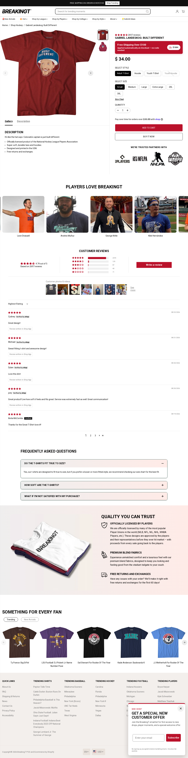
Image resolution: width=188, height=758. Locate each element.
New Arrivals (30, 619)
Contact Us (7, 706)
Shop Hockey (17, 25)
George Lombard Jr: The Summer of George (44, 733)
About (113, 19)
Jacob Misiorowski (166, 692)
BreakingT (21, 752)
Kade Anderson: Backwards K (131, 662)
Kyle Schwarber (165, 696)
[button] (121, 35)
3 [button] (95, 435)
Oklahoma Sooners (73, 687)
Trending (11, 619)
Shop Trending (112, 3)
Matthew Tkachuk (166, 701)
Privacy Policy (8, 710)
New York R (100, 701)
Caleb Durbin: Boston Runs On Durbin (47, 693)
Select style (122, 68)
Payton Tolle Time (41, 687)
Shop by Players (59, 19)
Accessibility (8, 715)
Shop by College (79, 19)
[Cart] (183, 11)
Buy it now (148, 136)
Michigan (131, 696)
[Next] (90, 73)
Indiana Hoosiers (134, 687)
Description (23, 121)
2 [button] (90, 435)
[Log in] (177, 11)
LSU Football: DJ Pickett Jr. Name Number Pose (57, 664)
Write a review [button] (154, 264)
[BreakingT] (17, 11)
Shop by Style (98, 19)
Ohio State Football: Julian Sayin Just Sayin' (45, 714)
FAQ (4, 692)
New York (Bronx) (72, 701)
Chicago (130, 701)
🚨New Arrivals (8, 19)
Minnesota (100, 706)
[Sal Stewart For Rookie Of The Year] (94, 642)
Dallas (98, 715)
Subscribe (173, 737)
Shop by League (39, 19)
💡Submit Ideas (128, 19)
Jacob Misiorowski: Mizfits (45, 708)
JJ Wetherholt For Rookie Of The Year (168, 664)
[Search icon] (147, 11)
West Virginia (70, 715)
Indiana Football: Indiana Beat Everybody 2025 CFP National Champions (46, 723)
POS (28, 752)
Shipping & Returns (11, 696)
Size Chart (119, 99)
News (4, 701)
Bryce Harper (164, 687)
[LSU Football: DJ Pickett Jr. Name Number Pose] (57, 642)
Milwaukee (69, 692)
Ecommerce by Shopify (44, 752)
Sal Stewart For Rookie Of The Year (94, 662)
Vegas (98, 710)
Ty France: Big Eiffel (20, 662)
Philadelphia (70, 696)
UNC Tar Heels (70, 706)
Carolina (99, 687)
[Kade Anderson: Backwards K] (131, 642)
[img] (14, 312)
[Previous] (5, 73)
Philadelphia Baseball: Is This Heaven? (46, 701)
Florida (98, 692)
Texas (67, 710)
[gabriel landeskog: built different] (48, 73)
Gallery (9, 121)
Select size (121, 81)
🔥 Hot (23, 19)
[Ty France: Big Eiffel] (20, 642)
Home (5, 25)
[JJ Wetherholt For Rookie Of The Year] (168, 642)
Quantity (120, 105)
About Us (6, 687)
